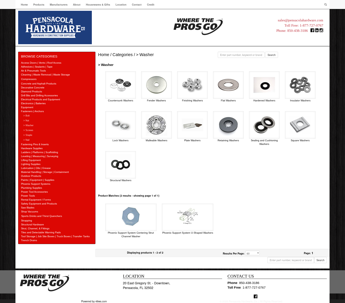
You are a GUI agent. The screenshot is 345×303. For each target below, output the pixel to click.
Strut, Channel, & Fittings (35, 228)
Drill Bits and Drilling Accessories (39, 95)
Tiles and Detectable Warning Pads (41, 232)
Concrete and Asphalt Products (38, 83)
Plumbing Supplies (31, 187)
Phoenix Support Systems (35, 183)
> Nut (26, 120)
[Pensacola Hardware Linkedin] (317, 31)
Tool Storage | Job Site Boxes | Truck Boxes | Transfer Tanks (55, 236)
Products (38, 4)
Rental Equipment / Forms (36, 199)
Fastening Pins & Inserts (35, 144)
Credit (150, 4)
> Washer (28, 125)
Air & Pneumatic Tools (33, 70)
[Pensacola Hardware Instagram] (321, 31)
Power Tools (28, 195)
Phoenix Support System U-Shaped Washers (187, 232)
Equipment (27, 107)
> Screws (28, 130)
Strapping (26, 220)
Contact (137, 4)
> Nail (26, 140)
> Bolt (26, 115)
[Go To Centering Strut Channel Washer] (131, 216)
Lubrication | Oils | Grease (36, 168)
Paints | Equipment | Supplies (37, 179)
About (76, 4)
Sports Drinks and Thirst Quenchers (41, 216)
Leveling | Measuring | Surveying (39, 156)
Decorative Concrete (32, 87)
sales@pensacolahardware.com (300, 20)
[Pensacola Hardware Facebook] (312, 31)
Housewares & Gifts (98, 4)
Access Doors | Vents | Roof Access (41, 62)
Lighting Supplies (30, 164)
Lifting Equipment (31, 160)
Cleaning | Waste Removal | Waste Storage (45, 74)
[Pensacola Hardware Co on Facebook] (255, 296)
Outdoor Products (31, 176)
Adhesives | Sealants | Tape (36, 66)
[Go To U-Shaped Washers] (187, 216)
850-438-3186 (297, 31)
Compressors (28, 79)
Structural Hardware (32, 224)
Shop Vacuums (29, 211)
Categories (122, 54)
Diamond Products (31, 91)
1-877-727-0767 (311, 25)
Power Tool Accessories (34, 191)
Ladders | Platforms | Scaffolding (39, 152)
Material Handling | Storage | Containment (45, 172)
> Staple (27, 135)
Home (24, 4)
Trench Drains (29, 240)
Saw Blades (27, 207)
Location (121, 4)
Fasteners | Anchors (32, 111)
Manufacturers (59, 4)
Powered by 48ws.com (94, 301)
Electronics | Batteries (33, 103)
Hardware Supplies (32, 148)
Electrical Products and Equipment (40, 99)
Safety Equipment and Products (39, 203)
